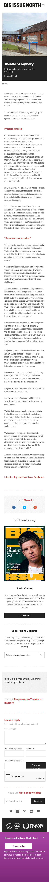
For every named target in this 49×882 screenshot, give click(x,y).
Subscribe (38, 801)
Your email (30, 748)
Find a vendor (25, 615)
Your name (13, 748)
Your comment (10, 729)
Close (43, 837)
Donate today (19, 846)
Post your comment (36, 766)
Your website (13, 761)
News (4, 84)
